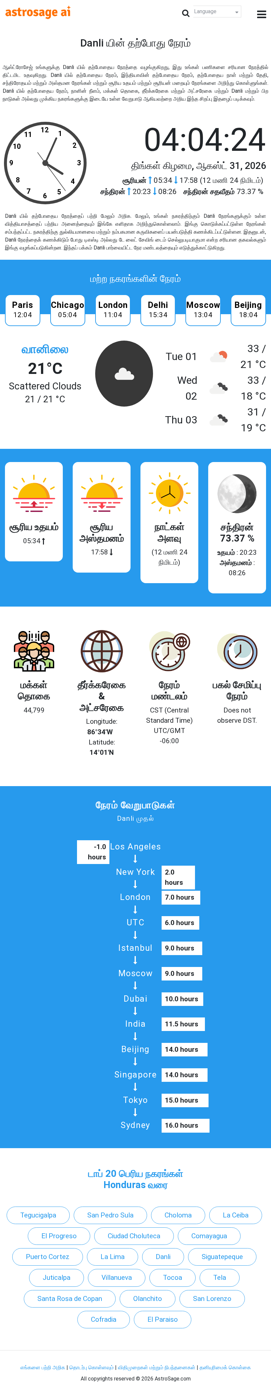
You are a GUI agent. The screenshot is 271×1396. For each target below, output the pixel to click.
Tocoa (172, 1277)
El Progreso (59, 1236)
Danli (163, 1257)
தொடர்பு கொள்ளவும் (92, 1367)
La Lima (112, 1257)
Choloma (178, 1215)
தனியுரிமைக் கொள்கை (225, 1367)
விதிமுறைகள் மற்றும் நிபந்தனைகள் (156, 1367)
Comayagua (209, 1236)
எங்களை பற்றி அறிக (43, 1367)
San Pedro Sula (110, 1215)
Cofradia (103, 1319)
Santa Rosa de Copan (69, 1299)
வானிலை (45, 349)
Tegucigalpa (38, 1215)
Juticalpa (56, 1277)
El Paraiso (162, 1319)
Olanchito (147, 1299)
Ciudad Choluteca (134, 1236)
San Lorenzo (212, 1299)
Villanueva (116, 1277)
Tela (219, 1277)
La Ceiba (236, 1215)
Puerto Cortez (47, 1257)
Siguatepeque (222, 1257)
